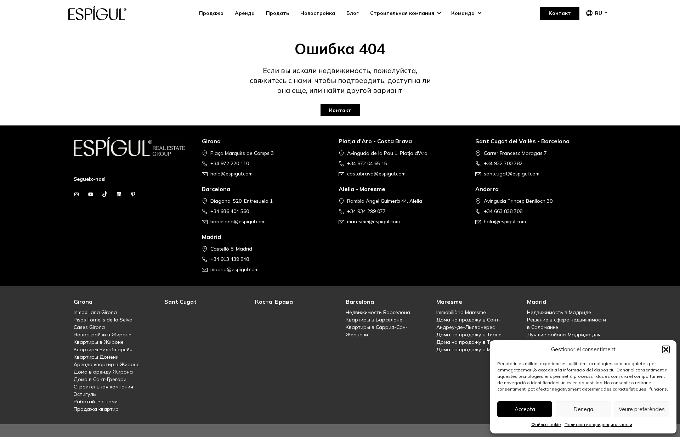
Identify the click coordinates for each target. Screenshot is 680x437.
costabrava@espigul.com (376, 173)
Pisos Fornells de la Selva (103, 319)
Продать (277, 13)
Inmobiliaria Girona (95, 312)
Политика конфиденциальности (598, 424)
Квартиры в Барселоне (374, 319)
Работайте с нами (96, 401)
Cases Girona (89, 327)
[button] (665, 349)
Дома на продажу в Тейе (467, 342)
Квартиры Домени (96, 357)
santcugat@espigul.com (511, 173)
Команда (463, 13)
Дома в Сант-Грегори (100, 379)
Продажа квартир (96, 409)
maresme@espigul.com (373, 221)
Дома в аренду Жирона (103, 372)
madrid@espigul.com (234, 269)
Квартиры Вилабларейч (103, 349)
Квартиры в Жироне (99, 342)
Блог (352, 13)
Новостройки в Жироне (102, 334)
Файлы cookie (546, 424)
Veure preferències (642, 409)
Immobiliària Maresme (461, 312)
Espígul (103, 13)
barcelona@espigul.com (238, 221)
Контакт (560, 13)
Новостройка (317, 13)
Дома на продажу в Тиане (469, 334)
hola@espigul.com (231, 173)
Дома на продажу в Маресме (472, 349)
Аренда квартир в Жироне (107, 364)
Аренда (245, 13)
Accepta (525, 409)
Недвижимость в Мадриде (559, 312)
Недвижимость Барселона (378, 312)
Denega (583, 409)
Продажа (211, 13)
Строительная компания (402, 13)
